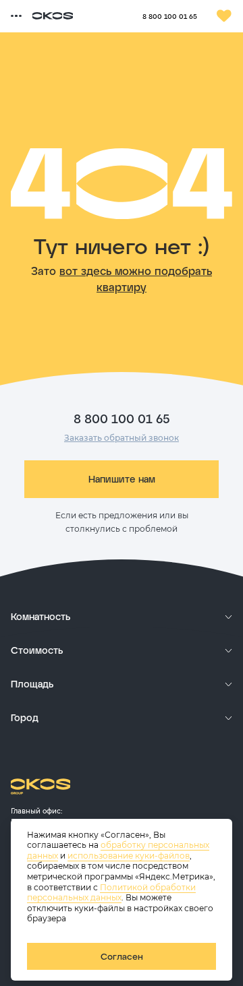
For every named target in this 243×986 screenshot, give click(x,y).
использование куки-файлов (129, 856)
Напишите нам (121, 479)
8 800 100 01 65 (169, 16)
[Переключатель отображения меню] (16, 16)
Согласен (122, 956)
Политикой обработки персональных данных (111, 892)
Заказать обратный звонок (121, 438)
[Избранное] (224, 16)
